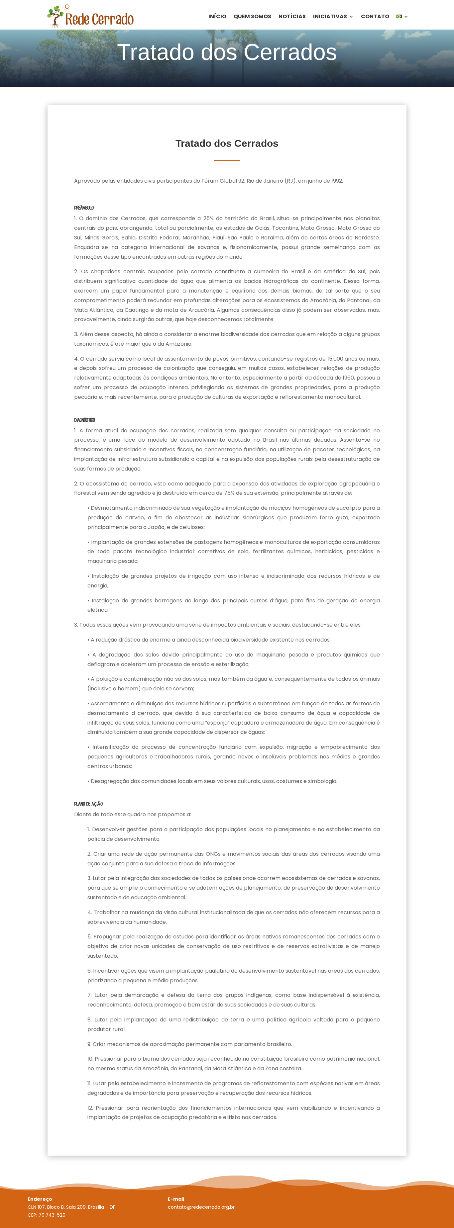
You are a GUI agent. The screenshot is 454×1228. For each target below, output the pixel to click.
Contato (375, 16)
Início (217, 16)
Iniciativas (330, 16)
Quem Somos (252, 16)
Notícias (292, 16)
